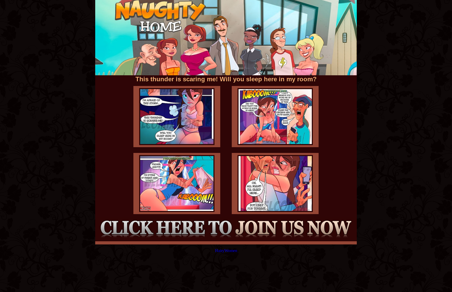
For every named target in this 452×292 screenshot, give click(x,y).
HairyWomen (226, 250)
